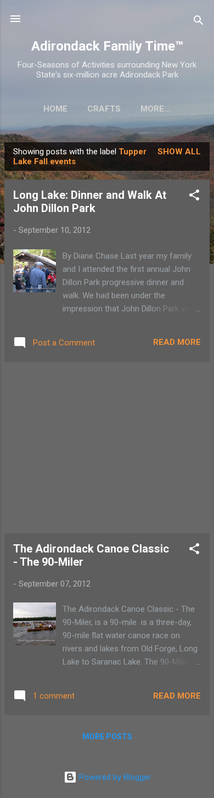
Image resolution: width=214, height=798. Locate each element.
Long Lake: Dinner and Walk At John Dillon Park (89, 201)
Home (55, 109)
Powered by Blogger (114, 777)
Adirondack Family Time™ (107, 46)
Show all (179, 152)
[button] (194, 196)
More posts (107, 736)
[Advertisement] (107, 447)
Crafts (104, 109)
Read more (177, 342)
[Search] (198, 22)
